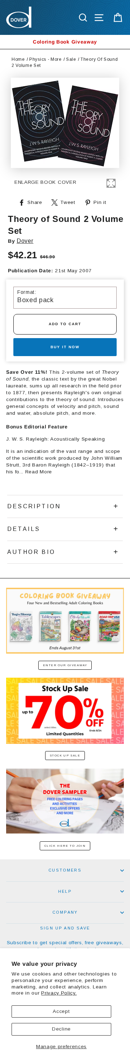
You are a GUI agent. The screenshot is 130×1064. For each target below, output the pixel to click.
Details (23, 529)
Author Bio (31, 552)
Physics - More (45, 59)
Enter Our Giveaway (65, 665)
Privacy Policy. (59, 993)
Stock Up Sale (65, 755)
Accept (61, 1011)
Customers (65, 870)
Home (18, 59)
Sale (71, 59)
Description (34, 506)
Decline (61, 1029)
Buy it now (65, 347)
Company (65, 912)
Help (65, 891)
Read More (38, 471)
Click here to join (65, 845)
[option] (65, 41)
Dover (25, 241)
